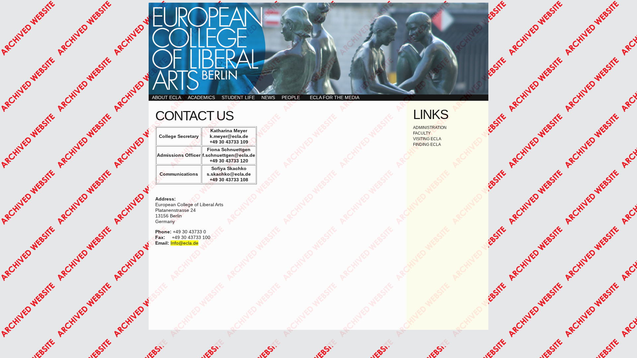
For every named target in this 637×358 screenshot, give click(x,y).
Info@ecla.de (184, 243)
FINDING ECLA (427, 144)
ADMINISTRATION (430, 127)
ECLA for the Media (334, 97)
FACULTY (422, 133)
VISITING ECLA (427, 139)
